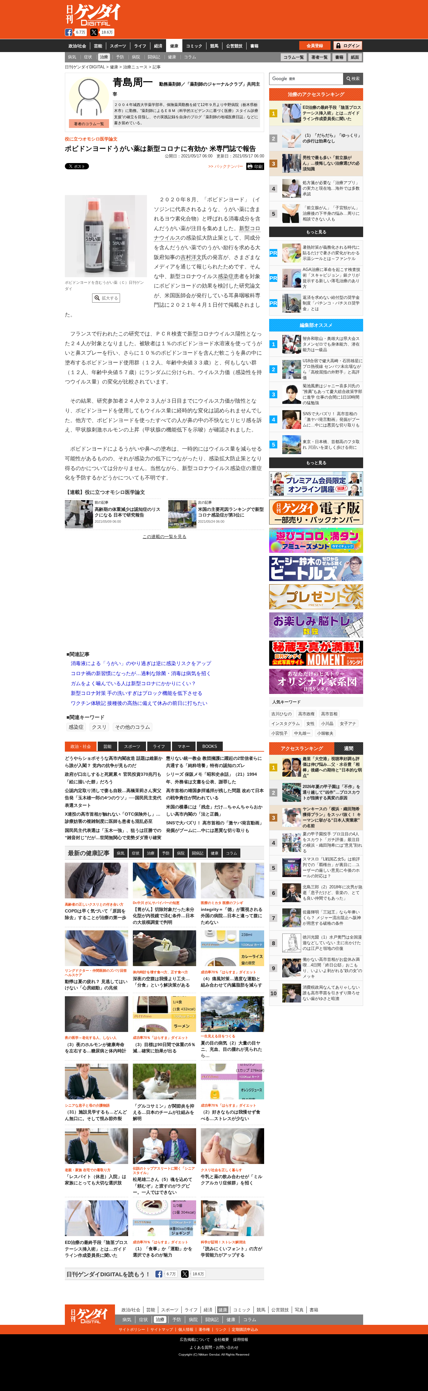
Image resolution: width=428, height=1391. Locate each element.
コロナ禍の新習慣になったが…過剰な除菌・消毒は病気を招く (141, 673)
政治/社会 (77, 46)
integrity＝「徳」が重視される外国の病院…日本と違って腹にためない (232, 916)
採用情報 (240, 1339)
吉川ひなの (281, 713)
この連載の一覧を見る (164, 536)
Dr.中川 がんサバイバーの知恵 (156, 903)
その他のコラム (132, 727)
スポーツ (118, 46)
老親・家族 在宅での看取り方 (88, 1170)
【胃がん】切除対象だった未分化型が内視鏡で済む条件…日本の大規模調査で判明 (163, 916)
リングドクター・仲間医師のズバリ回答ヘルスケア (96, 973)
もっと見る (316, 232)
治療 (150, 853)
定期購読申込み (245, 1329)
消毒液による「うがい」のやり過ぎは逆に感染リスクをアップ (141, 663)
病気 (120, 853)
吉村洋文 (191, 257)
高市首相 (329, 713)
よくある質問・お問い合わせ (214, 1347)
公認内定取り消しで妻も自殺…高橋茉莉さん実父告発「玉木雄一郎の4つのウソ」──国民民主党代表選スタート (113, 798)
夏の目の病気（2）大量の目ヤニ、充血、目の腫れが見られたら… (231, 1049)
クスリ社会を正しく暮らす (221, 1170)
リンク (221, 1329)
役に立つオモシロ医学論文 (91, 138)
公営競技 (234, 46)
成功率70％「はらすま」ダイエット (228, 972)
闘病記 (197, 853)
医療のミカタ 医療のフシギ (222, 903)
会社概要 (221, 1339)
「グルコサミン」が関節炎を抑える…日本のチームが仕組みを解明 (163, 1112)
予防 (166, 853)
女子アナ (348, 723)
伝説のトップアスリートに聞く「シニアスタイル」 (164, 1170)
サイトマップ (161, 1329)
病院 (181, 853)
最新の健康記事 (89, 853)
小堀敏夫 (325, 733)
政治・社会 (80, 746)
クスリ (99, 727)
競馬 (214, 46)
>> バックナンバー (225, 166)
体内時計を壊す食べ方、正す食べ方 (160, 972)
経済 (158, 46)
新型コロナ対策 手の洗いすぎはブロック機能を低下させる (136, 693)
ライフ (140, 46)
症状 (135, 853)
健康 (174, 46)
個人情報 (185, 1329)
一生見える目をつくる (218, 1036)
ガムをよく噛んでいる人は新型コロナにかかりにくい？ (133, 683)
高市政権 (306, 713)
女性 (310, 723)
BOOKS (209, 746)
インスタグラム (285, 723)
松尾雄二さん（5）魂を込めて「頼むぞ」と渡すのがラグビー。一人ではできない (162, 1186)
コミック (194, 46)
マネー (184, 746)
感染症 (226, 276)
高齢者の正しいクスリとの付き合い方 (94, 904)
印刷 (258, 166)
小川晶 (327, 723)
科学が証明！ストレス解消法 (223, 1242)
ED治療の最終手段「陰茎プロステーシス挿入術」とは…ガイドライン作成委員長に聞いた (96, 1249)
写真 (299, 1309)
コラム (231, 853)
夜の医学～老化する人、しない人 (91, 1037)
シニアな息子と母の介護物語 (87, 1105)
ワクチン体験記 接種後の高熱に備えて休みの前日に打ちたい (139, 703)
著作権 (204, 1329)
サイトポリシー (132, 1329)
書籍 (254, 46)
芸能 (98, 46)
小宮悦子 (279, 733)
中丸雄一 (302, 733)
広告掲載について (195, 1339)
